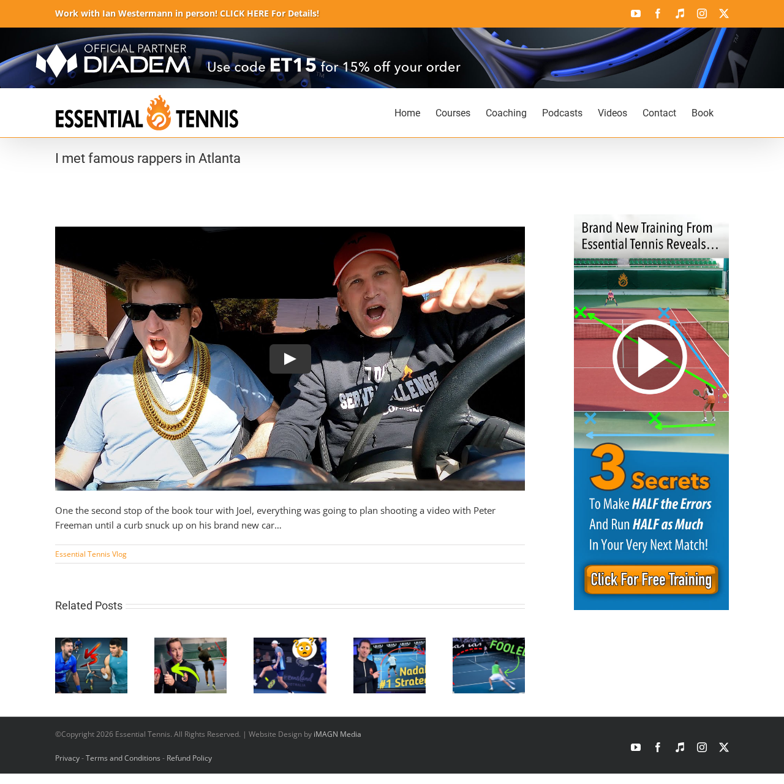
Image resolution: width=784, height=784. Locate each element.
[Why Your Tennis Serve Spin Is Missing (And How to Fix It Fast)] (190, 644)
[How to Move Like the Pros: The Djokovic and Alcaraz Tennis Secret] (91, 644)
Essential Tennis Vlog (91, 554)
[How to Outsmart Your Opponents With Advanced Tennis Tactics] (489, 644)
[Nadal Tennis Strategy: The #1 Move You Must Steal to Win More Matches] (389, 644)
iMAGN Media (337, 734)
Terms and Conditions (123, 758)
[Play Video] (290, 358)
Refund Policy (189, 758)
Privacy (67, 758)
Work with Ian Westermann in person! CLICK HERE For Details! (187, 13)
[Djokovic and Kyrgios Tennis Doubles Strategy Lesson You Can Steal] (290, 644)
